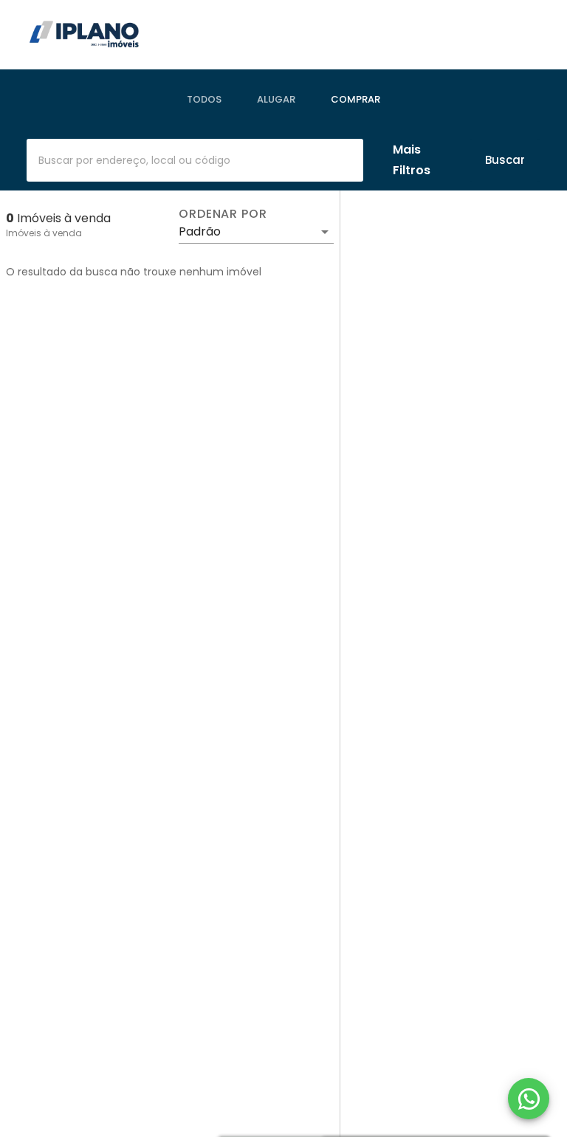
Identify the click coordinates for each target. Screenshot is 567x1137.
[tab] (204, 99)
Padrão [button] (200, 231)
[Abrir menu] (518, 34)
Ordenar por (223, 214)
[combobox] (195, 160)
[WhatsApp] (528, 1098)
